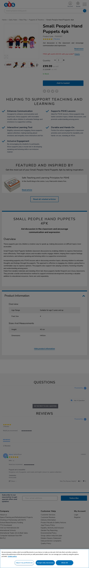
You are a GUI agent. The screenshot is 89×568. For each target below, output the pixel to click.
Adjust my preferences (24, 563)
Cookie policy (12, 556)
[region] (44, 558)
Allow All (64, 563)
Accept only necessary (45, 563)
